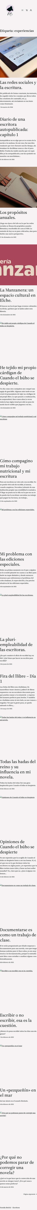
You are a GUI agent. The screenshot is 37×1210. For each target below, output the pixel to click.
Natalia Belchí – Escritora (10, 1207)
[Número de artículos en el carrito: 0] (27, 10)
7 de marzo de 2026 (6, 107)
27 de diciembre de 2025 (8, 237)
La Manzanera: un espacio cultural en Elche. (18, 295)
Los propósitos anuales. (13, 215)
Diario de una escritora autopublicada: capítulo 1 (14, 127)
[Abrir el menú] (22, 10)
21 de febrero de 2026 (7, 159)
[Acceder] (31, 10)
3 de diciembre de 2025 (7, 315)
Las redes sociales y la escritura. (18, 85)
